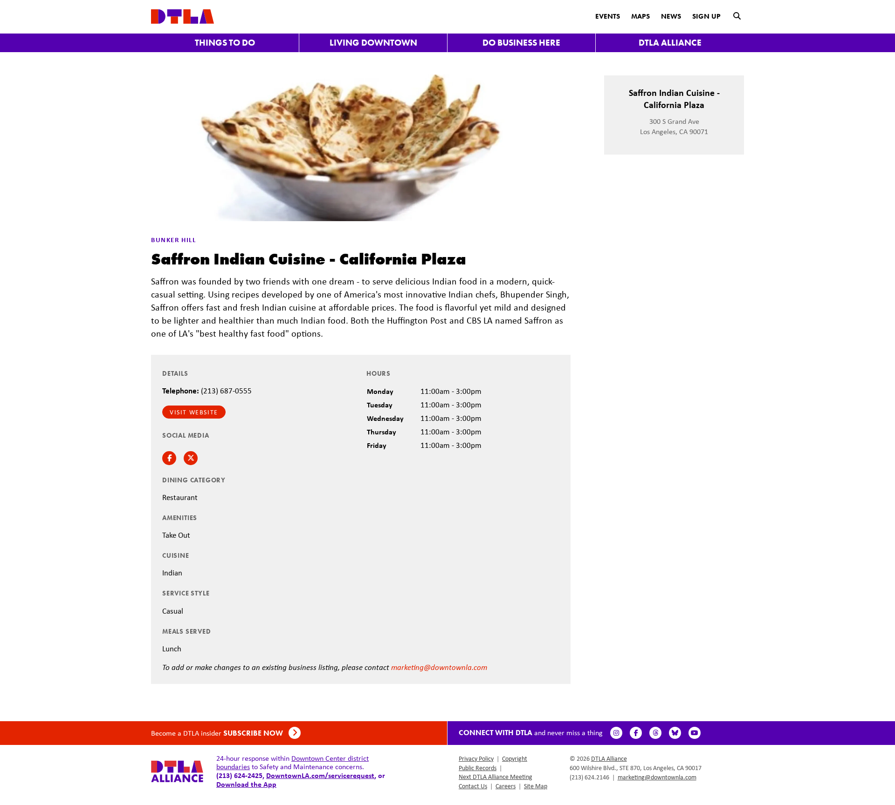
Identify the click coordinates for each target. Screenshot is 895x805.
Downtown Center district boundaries (292, 762)
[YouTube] (694, 733)
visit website (194, 412)
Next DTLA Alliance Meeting (495, 776)
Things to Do (225, 42)
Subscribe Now (254, 733)
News (671, 16)
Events (607, 16)
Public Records (477, 768)
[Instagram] (616, 733)
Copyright (514, 758)
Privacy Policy (476, 758)
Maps (640, 16)
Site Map (535, 786)
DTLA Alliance (670, 42)
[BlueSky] (675, 733)
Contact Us (473, 786)
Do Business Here (521, 42)
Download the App (246, 784)
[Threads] (655, 733)
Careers (506, 786)
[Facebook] (636, 733)
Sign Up (706, 16)
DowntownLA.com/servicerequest (320, 775)
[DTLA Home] (182, 15)
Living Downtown (373, 42)
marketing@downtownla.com (439, 667)
